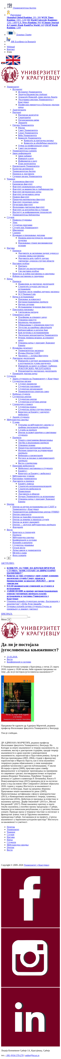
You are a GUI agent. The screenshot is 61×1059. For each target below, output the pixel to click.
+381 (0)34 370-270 (14, 1055)
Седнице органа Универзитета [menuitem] (27, 176)
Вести (10, 659)
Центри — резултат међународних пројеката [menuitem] (34, 524)
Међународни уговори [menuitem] (23, 476)
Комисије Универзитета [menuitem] (29, 138)
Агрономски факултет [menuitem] (23, 181)
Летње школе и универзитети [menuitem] (26, 550)
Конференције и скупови (19, 662)
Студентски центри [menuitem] (21, 396)
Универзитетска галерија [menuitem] (24, 151)
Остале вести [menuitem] (18, 547)
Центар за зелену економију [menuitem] (25, 522)
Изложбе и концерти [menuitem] (22, 542)
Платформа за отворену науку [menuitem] (32, 317)
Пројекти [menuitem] (16, 437)
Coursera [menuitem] (16, 232)
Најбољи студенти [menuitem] (21, 394)
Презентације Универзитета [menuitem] (25, 166)
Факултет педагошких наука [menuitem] (26, 194)
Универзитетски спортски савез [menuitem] (33, 391)
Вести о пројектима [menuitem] (27, 463)
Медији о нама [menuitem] (19, 553)
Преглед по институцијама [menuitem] (31, 268)
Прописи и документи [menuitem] (23, 174)
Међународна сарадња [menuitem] (18, 419)
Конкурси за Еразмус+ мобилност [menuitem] (34, 473)
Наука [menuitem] (10, 279)
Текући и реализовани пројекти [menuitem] (33, 442)
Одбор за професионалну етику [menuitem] (33, 145)
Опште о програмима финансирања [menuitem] (35, 440)
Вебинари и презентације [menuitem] (30, 455)
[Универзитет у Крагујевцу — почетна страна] (30, 82)
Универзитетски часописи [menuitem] (31, 350)
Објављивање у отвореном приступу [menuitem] (36, 325)
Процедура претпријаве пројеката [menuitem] (34, 448)
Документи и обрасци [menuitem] (28, 494)
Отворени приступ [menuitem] (27, 320)
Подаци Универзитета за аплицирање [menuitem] (36, 496)
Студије (10, 834)
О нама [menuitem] (15, 422)
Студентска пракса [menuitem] (27, 407)
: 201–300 (24, 17)
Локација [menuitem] (22, 122)
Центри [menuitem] (10, 504)
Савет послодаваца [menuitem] (27, 148)
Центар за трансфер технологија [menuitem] (28, 517)
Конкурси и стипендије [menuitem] (23, 532)
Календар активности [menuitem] (22, 168)
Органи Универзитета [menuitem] (23, 125)
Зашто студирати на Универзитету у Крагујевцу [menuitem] (35, 378)
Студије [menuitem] (10, 217)
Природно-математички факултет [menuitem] (28, 199)
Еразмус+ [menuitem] (22, 471)
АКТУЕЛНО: (7, 563)
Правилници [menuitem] (24, 491)
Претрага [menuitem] (22, 266)
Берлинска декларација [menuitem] (29, 322)
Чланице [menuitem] (11, 179)
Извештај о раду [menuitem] (26, 158)
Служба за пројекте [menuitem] (27, 430)
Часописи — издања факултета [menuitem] (33, 355)
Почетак (11, 827)
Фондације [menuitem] (17, 527)
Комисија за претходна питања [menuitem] (39, 140)
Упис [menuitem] (14, 222)
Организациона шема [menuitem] (28, 120)
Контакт (11, 49)
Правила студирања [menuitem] (22, 220)
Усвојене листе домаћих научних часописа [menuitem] (38, 291)
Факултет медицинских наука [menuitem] (26, 191)
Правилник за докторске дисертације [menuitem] (36, 284)
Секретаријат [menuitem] (24, 117)
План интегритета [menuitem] (27, 163)
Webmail (11, 47)
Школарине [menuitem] (18, 230)
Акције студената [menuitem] (20, 417)
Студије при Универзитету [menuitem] (25, 227)
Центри (10, 847)
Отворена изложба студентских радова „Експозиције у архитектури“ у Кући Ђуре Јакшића (33, 602)
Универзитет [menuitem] (13, 86)
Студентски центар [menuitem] (27, 399)
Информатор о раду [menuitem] (27, 161)
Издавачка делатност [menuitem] (22, 348)
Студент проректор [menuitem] (27, 384)
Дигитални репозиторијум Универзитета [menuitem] (38, 335)
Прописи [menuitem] (16, 250)
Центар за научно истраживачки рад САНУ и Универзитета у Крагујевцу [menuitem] (34, 507)
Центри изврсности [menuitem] (21, 514)
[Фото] (17, 721)
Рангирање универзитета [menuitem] (24, 478)
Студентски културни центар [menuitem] (32, 401)
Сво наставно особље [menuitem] (28, 271)
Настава (11, 837)
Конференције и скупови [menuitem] (24, 540)
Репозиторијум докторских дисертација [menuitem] (37, 371)
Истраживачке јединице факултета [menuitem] (35, 307)
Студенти (11, 842)
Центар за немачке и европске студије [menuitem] (30, 519)
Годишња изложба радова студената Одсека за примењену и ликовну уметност (29, 607)
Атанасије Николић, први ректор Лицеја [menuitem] (37, 97)
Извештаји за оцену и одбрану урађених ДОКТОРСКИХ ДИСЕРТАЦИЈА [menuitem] (37, 367)
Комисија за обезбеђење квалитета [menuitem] (40, 143)
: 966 (29, 22)
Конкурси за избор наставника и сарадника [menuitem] (33, 273)
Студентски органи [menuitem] (21, 381)
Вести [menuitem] (10, 530)
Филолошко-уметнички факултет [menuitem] (28, 207)
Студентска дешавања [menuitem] (23, 545)
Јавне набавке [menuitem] (25, 156)
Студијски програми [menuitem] (22, 225)
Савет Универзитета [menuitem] (28, 130)
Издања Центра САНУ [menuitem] (29, 353)
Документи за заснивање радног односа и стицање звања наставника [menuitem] (38, 254)
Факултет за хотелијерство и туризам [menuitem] (30, 209)
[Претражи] (29, 617)
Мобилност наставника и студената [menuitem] (35, 468)
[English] (13, 64)
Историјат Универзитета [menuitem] (30, 92)
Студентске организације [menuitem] (30, 389)
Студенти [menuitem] (11, 376)
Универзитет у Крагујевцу (36, 865)
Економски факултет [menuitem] (22, 184)
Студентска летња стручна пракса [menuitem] (34, 409)
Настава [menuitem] (11, 248)
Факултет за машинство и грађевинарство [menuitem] (32, 189)
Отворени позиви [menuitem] (26, 445)
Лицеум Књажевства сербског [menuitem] (32, 94)
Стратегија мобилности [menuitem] (29, 489)
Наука (10, 839)
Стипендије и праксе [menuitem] (22, 404)
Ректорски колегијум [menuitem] (28, 115)
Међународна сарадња (18, 845)
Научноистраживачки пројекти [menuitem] (33, 302)
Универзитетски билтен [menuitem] (24, 171)
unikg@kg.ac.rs (32, 1055)
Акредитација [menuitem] (19, 110)
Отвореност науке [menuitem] (21, 314)
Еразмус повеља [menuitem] (26, 483)
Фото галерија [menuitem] (19, 555)
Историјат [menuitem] (17, 89)
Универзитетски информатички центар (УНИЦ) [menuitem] (35, 512)
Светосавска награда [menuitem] (28, 312)
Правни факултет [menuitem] (20, 197)
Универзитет (13, 829)
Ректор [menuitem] (21, 127)
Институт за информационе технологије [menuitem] (32, 212)
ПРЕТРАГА (6, 614)
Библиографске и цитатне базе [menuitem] (33, 330)
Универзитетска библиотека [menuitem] (26, 215)
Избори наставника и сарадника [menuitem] (28, 276)
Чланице (11, 832)
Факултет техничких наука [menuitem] (25, 202)
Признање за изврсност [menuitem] (29, 299)
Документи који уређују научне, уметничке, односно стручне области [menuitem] (36, 259)
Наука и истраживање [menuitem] (23, 296)
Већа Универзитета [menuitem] (27, 135)
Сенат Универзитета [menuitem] (28, 133)
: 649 (34, 25)
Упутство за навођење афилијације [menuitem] (35, 327)
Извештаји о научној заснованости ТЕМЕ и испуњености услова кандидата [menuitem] (38, 361)
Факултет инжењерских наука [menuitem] (27, 186)
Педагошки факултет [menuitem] (22, 204)
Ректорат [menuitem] (16, 112)
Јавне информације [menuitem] (21, 153)
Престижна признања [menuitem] (22, 309)
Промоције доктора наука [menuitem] (24, 373)
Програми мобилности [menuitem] (23, 465)
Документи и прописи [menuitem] (23, 481)
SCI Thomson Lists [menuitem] (27, 294)
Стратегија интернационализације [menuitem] (34, 486)
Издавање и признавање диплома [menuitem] (28, 235)
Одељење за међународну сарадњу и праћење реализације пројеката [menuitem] (36, 426)
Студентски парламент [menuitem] (29, 386)
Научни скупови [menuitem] (26, 304)
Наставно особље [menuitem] (20, 263)
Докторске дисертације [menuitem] (23, 358)
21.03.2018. (12, 657)
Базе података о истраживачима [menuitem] (33, 332)
